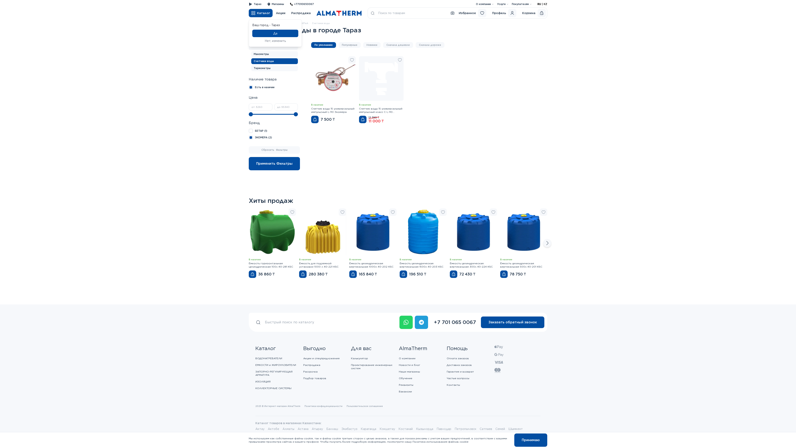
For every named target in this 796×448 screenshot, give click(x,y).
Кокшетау (387, 429)
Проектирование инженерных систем (371, 366)
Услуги (501, 4)
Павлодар (444, 429)
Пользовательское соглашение (365, 406)
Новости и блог (409, 364)
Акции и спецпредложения (321, 358)
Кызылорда (424, 429)
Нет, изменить (275, 41)
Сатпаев (486, 429)
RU (539, 4)
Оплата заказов (458, 358)
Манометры (261, 54)
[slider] (251, 114)
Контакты (453, 384)
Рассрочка (310, 371)
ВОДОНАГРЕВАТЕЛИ (268, 358)
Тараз (257, 4)
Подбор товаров (314, 378)
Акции (280, 13)
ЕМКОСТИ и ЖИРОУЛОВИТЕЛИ (275, 364)
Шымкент (515, 429)
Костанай (405, 429)
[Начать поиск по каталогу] (373, 13)
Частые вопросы (458, 378)
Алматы (288, 429)
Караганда (368, 429)
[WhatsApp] (406, 322)
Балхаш (332, 429)
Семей (500, 429)
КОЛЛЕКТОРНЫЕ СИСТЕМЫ (273, 388)
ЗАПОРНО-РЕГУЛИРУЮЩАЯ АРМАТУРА (273, 373)
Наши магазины (409, 371)
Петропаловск (465, 429)
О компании (483, 4)
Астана (303, 429)
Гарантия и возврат (460, 371)
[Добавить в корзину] (315, 119)
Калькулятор (359, 358)
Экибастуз (349, 429)
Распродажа (301, 13)
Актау (260, 429)
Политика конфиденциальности (323, 406)
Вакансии (405, 391)
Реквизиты (406, 384)
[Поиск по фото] (452, 13)
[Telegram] (421, 322)
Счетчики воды (264, 61)
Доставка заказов (459, 364)
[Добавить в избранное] (352, 60)
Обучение (405, 378)
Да (275, 33)
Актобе (273, 429)
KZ (545, 4)
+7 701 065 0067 (455, 322)
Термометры (262, 68)
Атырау (317, 429)
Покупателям (520, 4)
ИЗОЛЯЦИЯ (263, 381)
